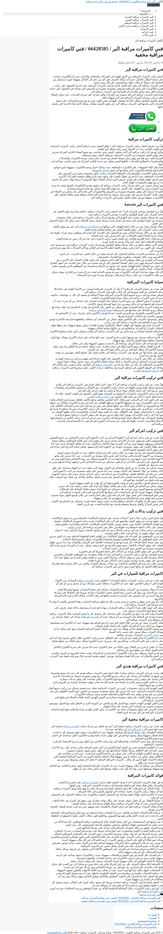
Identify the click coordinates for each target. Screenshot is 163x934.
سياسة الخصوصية (147, 920)
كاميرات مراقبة (71, 726)
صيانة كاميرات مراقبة (100, 310)
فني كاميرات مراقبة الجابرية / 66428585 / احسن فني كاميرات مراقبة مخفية (120, 901)
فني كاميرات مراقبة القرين (139, 19)
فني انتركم (147, 32)
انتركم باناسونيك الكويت (146, 370)
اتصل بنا (152, 914)
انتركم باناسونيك (100, 170)
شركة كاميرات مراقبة (90, 226)
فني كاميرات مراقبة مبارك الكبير (136, 26)
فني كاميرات (146, 29)
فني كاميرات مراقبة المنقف (138, 23)
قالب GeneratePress (57, 932)
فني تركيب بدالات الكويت (101, 396)
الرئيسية (146, 10)
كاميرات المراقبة (90, 616)
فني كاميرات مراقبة (106, 364)
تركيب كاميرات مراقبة (89, 580)
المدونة (143, 13)
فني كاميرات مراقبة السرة (139, 16)
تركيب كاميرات (151, 635)
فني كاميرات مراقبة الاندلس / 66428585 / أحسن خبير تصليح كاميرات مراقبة (120, 897)
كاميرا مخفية (75, 527)
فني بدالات (147, 35)
